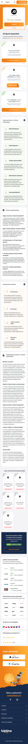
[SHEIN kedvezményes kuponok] (6, 603)
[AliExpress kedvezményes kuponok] (21, 603)
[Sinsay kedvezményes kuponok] (14, 603)
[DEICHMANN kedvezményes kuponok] (21, 615)
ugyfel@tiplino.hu (14, 696)
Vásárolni (14, 24)
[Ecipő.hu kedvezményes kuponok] (14, 607)
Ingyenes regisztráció (14, 549)
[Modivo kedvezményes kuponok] (21, 611)
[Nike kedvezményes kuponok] (14, 611)
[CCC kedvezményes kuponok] (21, 607)
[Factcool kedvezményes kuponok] (6, 615)
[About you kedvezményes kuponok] (6, 607)
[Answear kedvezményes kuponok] (6, 611)
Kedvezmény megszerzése (14, 60)
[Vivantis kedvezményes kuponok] (14, 615)
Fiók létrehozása (22, 2)
